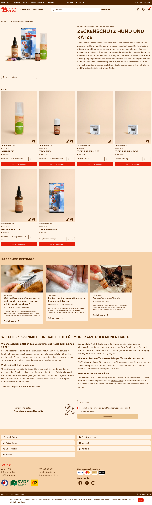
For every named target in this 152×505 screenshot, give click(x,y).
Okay (141, 500)
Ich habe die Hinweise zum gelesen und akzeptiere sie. (105, 409)
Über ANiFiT (6, 2)
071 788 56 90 (46, 468)
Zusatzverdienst (37, 2)
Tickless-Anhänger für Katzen (129, 362)
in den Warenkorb (19, 164)
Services (50, 2)
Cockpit (138, 2)
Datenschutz (112, 407)
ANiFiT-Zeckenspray (100, 343)
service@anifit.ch (47, 472)
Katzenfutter (38, 9)
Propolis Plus (117, 380)
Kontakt (147, 2)
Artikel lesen (10, 320)
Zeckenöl (11, 368)
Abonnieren (107, 416)
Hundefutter (25, 9)
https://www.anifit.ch (48, 475)
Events (17, 2)
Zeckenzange (129, 377)
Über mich (105, 9)
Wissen (25, 2)
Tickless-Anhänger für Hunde (94, 362)
